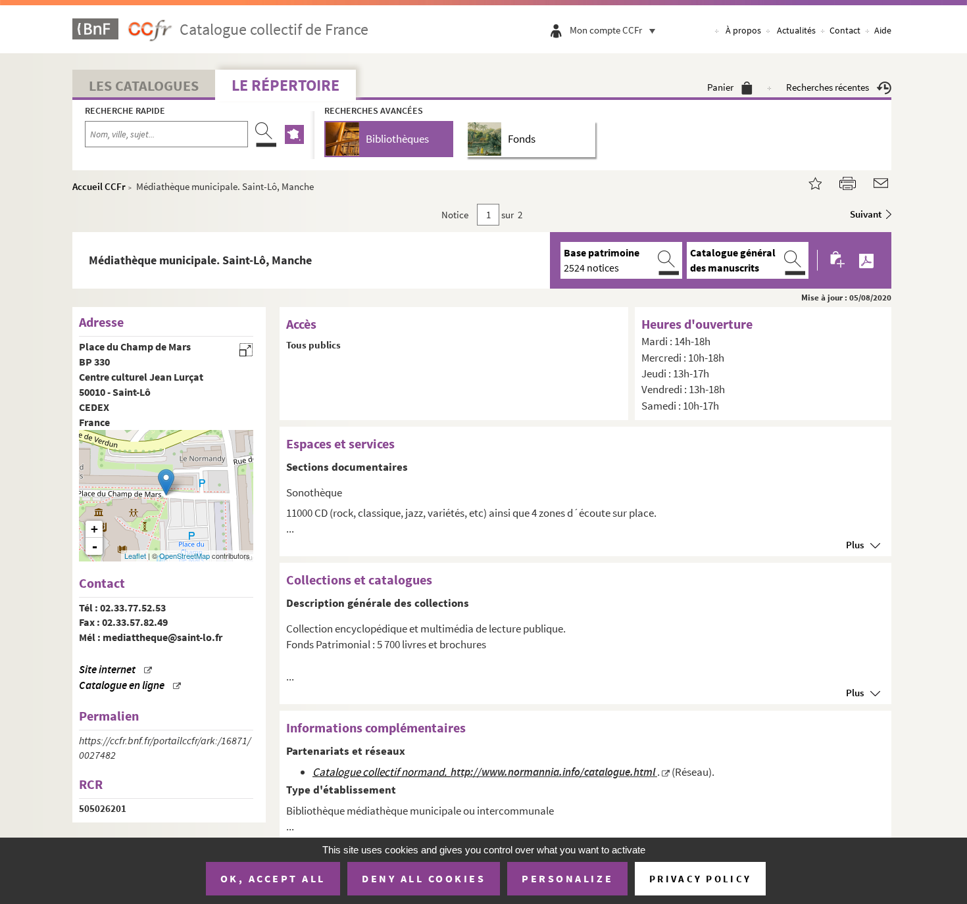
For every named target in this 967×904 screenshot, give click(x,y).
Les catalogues (144, 85)
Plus (855, 544)
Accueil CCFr (99, 186)
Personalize (567, 878)
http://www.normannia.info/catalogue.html (554, 772)
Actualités (796, 30)
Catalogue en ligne (121, 685)
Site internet (107, 670)
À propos (743, 30)
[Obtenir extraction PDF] (866, 260)
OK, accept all (273, 878)
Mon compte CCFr (606, 30)
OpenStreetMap (184, 555)
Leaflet (135, 555)
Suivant (865, 214)
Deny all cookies (423, 878)
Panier (720, 87)
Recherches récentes (827, 87)
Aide (882, 30)
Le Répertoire (285, 85)
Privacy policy (700, 878)
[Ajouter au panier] (838, 260)
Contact (845, 30)
